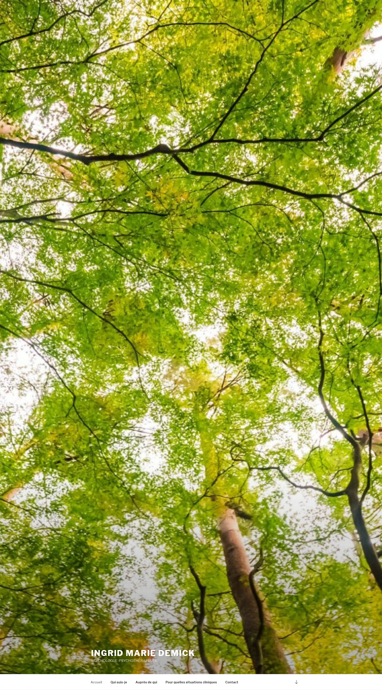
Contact (231, 682)
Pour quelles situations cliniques (191, 682)
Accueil (96, 682)
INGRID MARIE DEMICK (143, 653)
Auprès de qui (146, 682)
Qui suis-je (119, 682)
